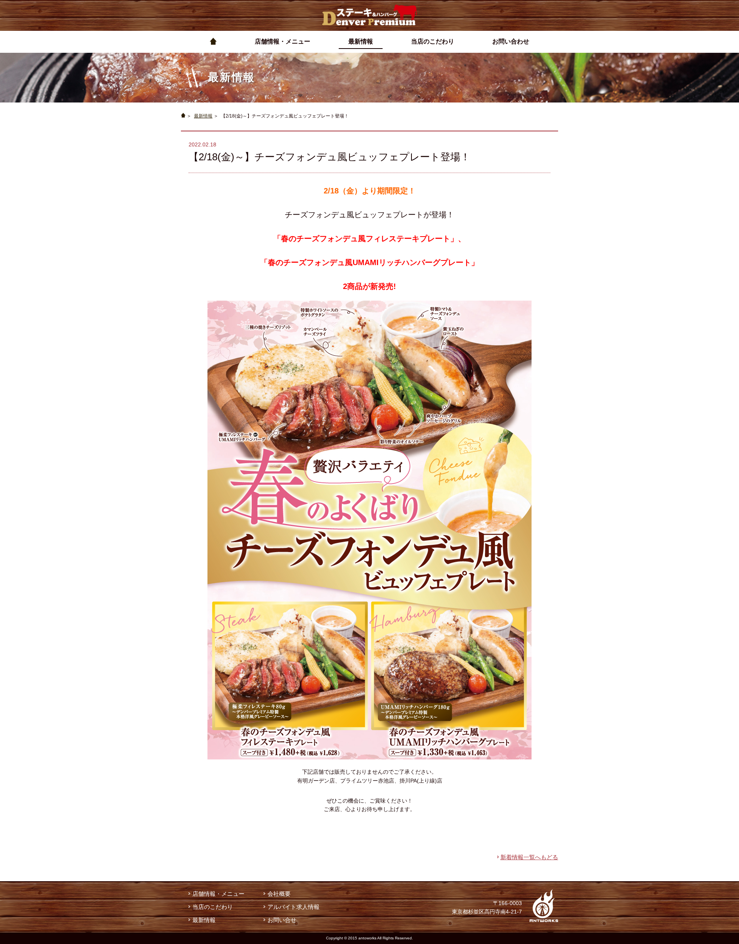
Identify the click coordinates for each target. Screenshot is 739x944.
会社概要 (279, 893)
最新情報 (203, 116)
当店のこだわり (212, 907)
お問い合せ (282, 920)
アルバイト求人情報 (293, 907)
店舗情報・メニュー (218, 893)
